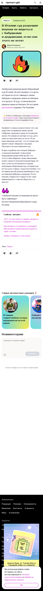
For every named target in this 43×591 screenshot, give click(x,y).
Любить (23, 8)
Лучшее (5, 8)
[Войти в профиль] (40, 2)
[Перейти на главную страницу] (13, 3)
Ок (21, 585)
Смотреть (33, 8)
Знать (14, 8)
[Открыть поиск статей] (35, 2)
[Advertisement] (18, 273)
